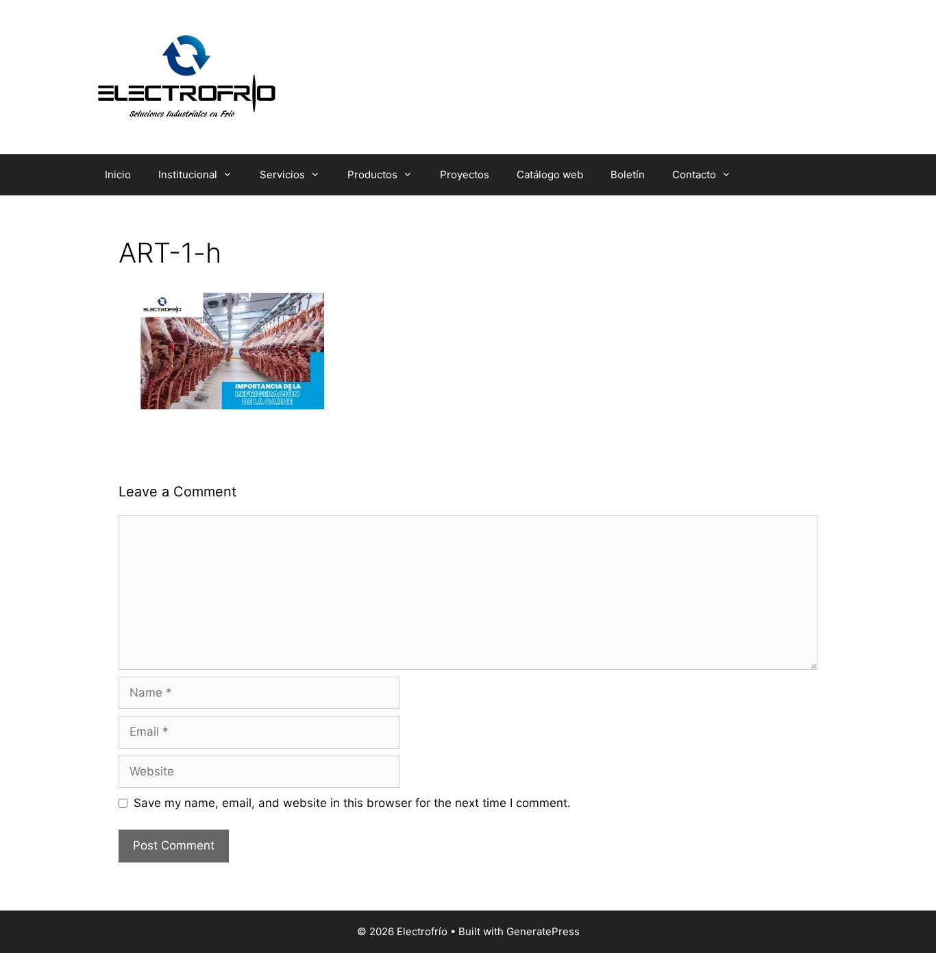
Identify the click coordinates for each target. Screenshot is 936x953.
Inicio (118, 174)
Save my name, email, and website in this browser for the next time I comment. (352, 803)
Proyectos (464, 174)
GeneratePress (543, 931)
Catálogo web (550, 174)
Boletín (628, 174)
